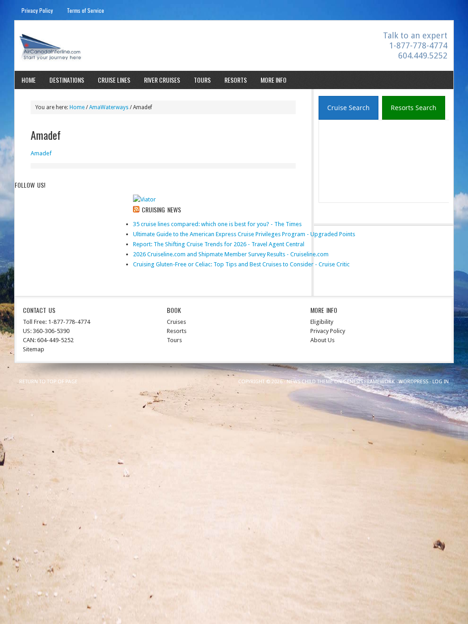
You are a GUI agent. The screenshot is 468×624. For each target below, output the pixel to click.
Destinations (66, 80)
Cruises (176, 321)
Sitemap (33, 349)
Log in (440, 382)
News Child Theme (310, 382)
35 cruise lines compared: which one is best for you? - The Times (217, 224)
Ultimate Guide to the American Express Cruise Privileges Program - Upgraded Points (244, 234)
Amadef (41, 153)
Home (28, 80)
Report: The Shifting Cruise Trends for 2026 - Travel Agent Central (218, 244)
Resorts (235, 80)
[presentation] (348, 108)
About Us (322, 340)
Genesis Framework (368, 382)
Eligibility (321, 321)
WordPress (413, 382)
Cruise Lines (114, 80)
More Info (274, 80)
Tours (202, 80)
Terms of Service (85, 10)
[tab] (348, 108)
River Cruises (162, 80)
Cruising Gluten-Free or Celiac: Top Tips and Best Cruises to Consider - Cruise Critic (241, 264)
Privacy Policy (37, 10)
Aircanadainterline (94, 47)
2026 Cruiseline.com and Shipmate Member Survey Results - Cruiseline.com (231, 254)
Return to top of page (48, 382)
